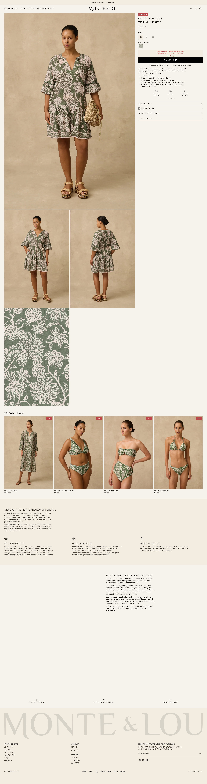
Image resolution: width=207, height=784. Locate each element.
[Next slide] (49, 452)
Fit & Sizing (146, 104)
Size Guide (9, 753)
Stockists (75, 760)
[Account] (195, 8)
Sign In (74, 747)
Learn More (170, 98)
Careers (75, 763)
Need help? (146, 118)
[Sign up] (200, 753)
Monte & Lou (14, 771)
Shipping (8, 747)
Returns (8, 750)
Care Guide (9, 755)
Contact (8, 761)
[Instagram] (143, 760)
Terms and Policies (195, 771)
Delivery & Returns (150, 113)
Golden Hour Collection (150, 19)
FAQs (6, 758)
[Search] (191, 8)
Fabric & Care (147, 108)
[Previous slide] (7, 452)
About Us (75, 758)
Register (75, 750)
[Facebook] (139, 760)
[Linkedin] (147, 760)
